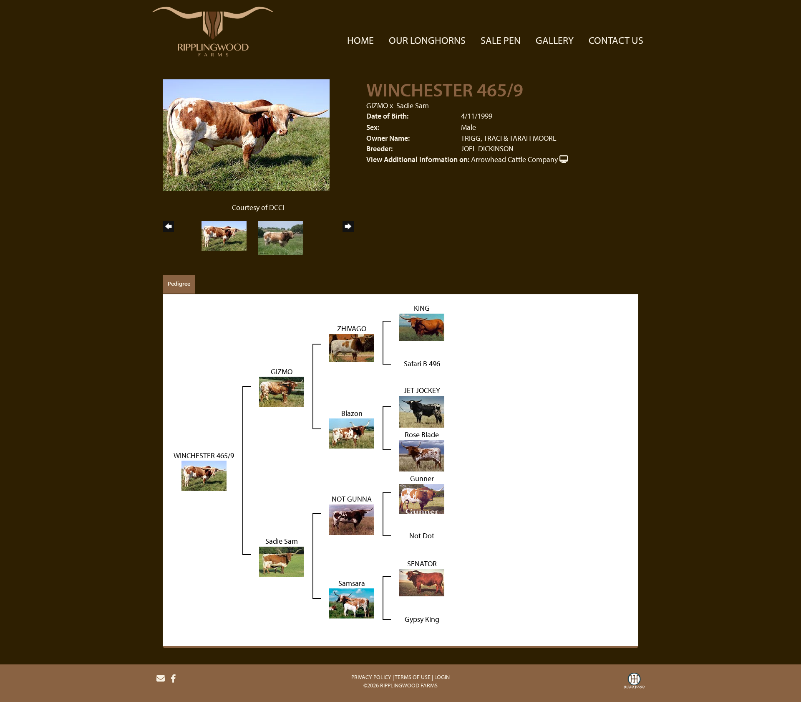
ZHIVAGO (351, 328)
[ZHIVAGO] (351, 347)
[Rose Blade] (421, 455)
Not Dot (421, 535)
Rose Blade (422, 434)
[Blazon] (351, 433)
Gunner (422, 478)
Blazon (352, 413)
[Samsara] (351, 603)
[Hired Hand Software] (634, 682)
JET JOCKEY (422, 390)
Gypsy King (422, 619)
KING (422, 308)
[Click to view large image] (246, 134)
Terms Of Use (413, 677)
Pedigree (179, 283)
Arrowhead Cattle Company (514, 159)
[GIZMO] (281, 391)
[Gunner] (421, 498)
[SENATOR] (421, 582)
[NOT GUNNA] (351, 519)
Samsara (351, 583)
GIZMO (377, 105)
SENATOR (422, 563)
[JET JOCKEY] (421, 411)
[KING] (421, 326)
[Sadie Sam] (281, 560)
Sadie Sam (412, 105)
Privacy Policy (371, 677)
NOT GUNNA (352, 499)
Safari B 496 (422, 363)
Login (442, 677)
